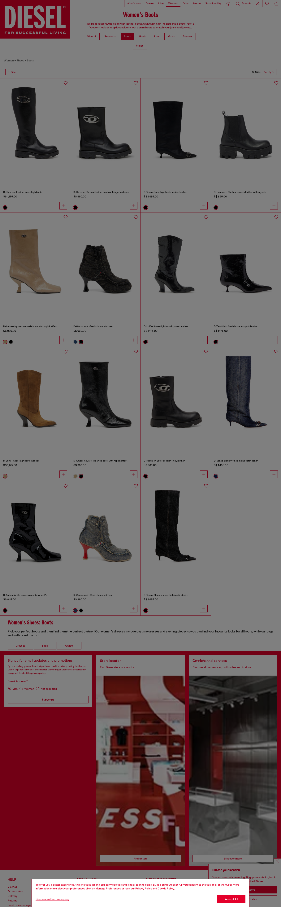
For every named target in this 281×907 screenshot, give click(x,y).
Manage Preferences (108, 888)
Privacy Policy (143, 888)
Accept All (231, 899)
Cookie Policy (166, 888)
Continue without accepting (52, 899)
